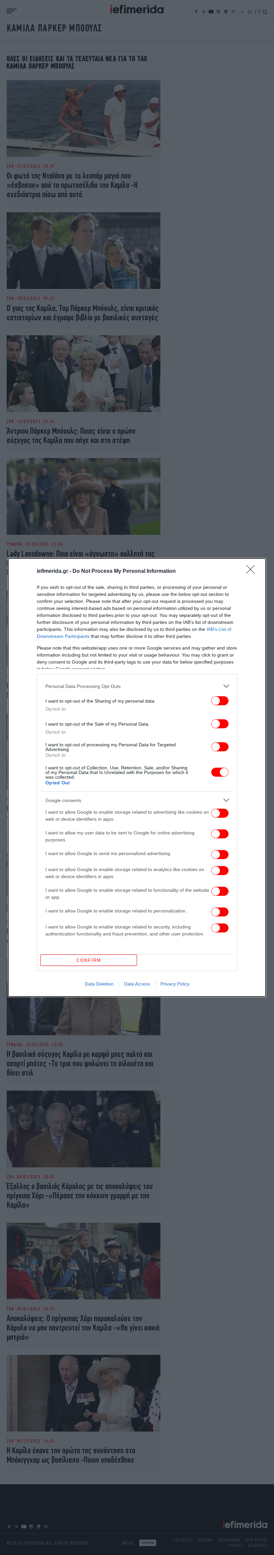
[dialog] (137, 777)
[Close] (252, 571)
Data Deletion (99, 984)
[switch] (220, 700)
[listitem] (137, 686)
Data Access (137, 984)
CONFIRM (89, 960)
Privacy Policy (174, 984)
